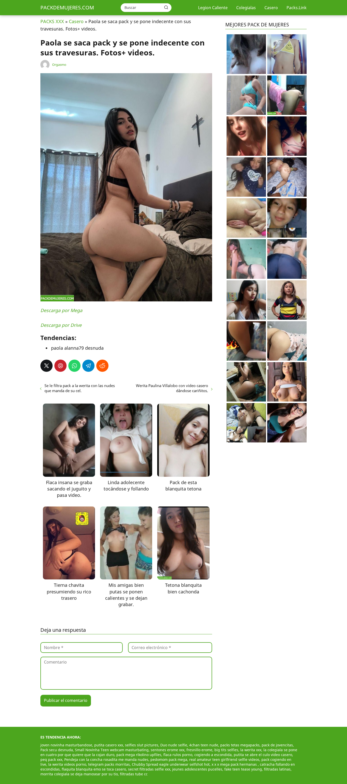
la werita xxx (250, 749)
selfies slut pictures (141, 745)
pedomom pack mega (168, 759)
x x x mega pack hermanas (235, 764)
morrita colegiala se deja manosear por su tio (79, 774)
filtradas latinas (277, 769)
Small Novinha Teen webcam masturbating (112, 749)
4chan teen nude (203, 745)
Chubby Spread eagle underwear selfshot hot (171, 764)
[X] (46, 366)
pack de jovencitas (277, 745)
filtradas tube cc (134, 774)
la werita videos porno (67, 764)
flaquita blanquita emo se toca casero (94, 769)
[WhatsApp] (74, 366)
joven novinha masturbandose (66, 745)
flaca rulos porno (177, 754)
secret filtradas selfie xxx (149, 769)
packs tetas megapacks (240, 745)
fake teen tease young (243, 769)
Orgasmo (59, 64)
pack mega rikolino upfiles (138, 754)
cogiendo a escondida (213, 754)
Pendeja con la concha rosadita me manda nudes (106, 759)
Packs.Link (297, 7)
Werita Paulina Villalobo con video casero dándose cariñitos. (172, 388)
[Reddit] (102, 366)
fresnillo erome (199, 749)
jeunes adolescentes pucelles (197, 769)
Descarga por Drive (61, 325)
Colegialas (246, 7)
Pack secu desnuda (56, 749)
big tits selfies (226, 749)
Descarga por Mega (61, 310)
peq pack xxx (51, 759)
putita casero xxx (108, 745)
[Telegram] (88, 366)
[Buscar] (166, 7)
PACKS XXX (52, 21)
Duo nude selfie (173, 745)
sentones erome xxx (167, 749)
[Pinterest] (60, 366)
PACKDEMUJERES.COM (67, 7)
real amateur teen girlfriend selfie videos (224, 759)
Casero (271, 7)
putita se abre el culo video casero (263, 754)
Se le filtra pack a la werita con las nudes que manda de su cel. (79, 388)
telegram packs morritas (109, 764)
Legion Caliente (213, 7)
